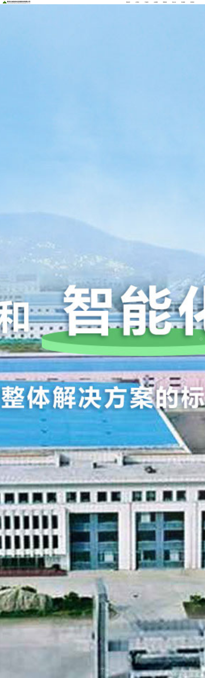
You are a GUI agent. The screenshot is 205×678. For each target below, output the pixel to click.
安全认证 (174, 2)
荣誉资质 (165, 2)
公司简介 (137, 2)
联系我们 (192, 2)
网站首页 (128, 2)
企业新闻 (156, 2)
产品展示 (146, 2)
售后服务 (183, 2)
